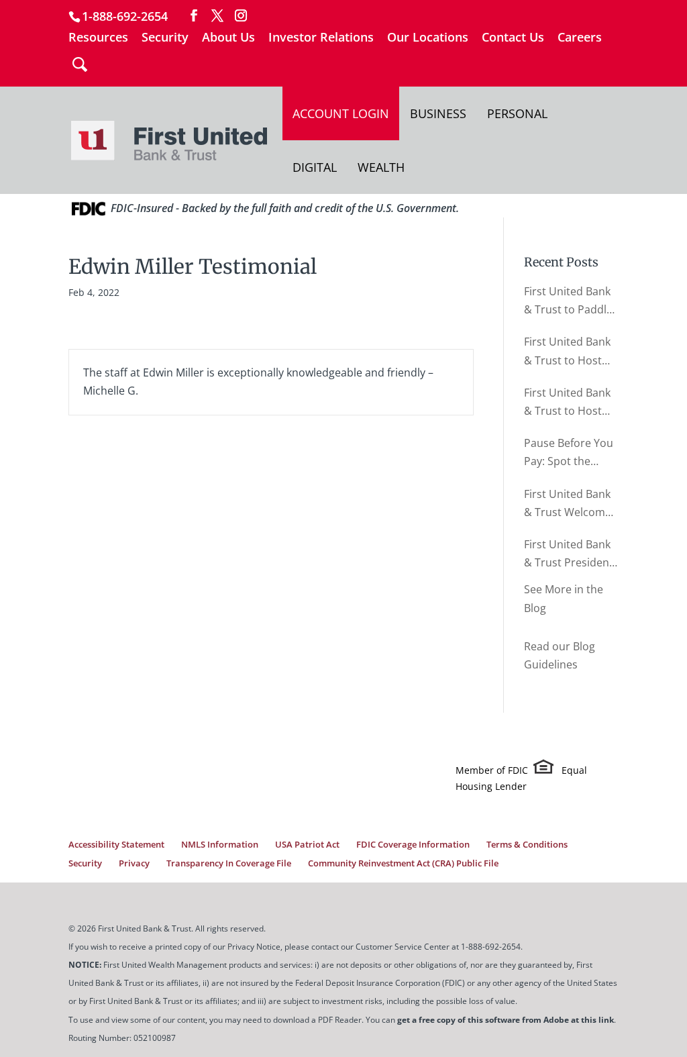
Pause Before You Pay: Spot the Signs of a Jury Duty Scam (568, 453)
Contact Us (513, 38)
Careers (580, 38)
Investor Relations (321, 38)
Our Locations (427, 38)
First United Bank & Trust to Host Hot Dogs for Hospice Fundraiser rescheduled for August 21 (567, 351)
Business (438, 113)
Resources (98, 38)
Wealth (381, 167)
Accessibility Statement (116, 844)
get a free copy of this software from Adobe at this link (505, 1019)
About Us (228, 38)
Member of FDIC (492, 770)
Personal (517, 113)
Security (165, 38)
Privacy (134, 863)
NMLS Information (219, 844)
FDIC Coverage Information (413, 844)
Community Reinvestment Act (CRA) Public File (403, 863)
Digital (315, 167)
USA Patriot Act (307, 844)
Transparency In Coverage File (228, 863)
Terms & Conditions (527, 844)
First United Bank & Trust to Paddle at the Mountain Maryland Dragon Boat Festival (568, 301)
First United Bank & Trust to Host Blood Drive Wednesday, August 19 (567, 402)
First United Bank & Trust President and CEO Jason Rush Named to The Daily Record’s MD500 (570, 554)
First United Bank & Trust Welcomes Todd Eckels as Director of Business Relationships (570, 504)
